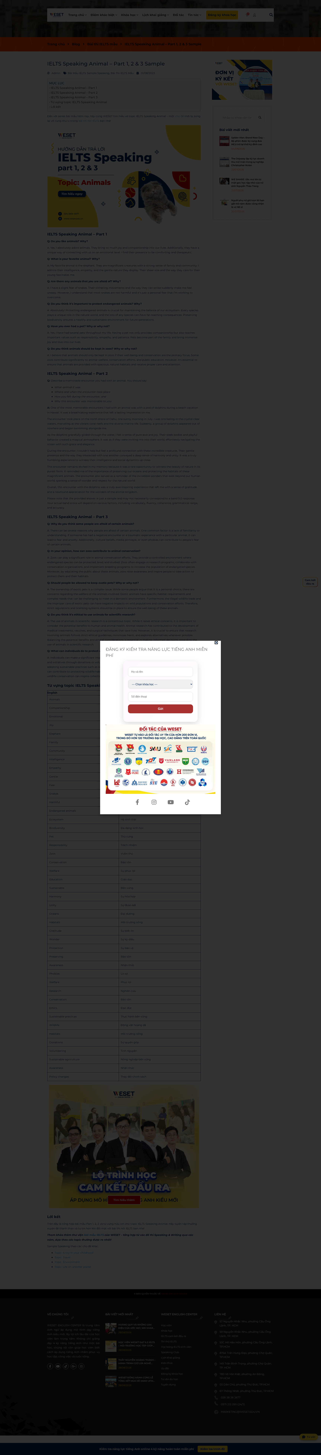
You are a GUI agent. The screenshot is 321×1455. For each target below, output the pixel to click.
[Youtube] (170, 802)
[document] (160, 727)
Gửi (160, 708)
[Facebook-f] (137, 802)
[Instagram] (154, 802)
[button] (216, 642)
